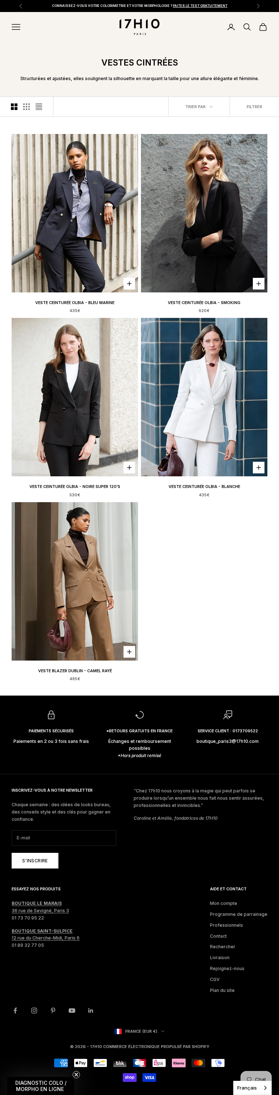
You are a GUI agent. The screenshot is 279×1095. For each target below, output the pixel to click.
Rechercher (222, 946)
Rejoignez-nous (227, 968)
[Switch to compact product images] (39, 107)
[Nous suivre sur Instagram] (34, 1010)
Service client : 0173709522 (228, 731)
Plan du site (222, 990)
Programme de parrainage (238, 914)
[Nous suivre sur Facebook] (15, 1010)
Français (247, 1088)
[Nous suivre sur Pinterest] (53, 1010)
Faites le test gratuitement (200, 6)
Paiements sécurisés (51, 731)
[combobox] (252, 1088)
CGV (215, 979)
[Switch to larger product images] (14, 107)
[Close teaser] (76, 1074)
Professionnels (226, 925)
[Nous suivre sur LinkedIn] (90, 1010)
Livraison (220, 957)
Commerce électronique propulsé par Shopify (156, 1046)
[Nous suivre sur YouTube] (72, 1010)
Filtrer (254, 106)
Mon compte (223, 903)
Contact (218, 936)
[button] (40, 1086)
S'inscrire (35, 860)
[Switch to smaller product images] (26, 107)
